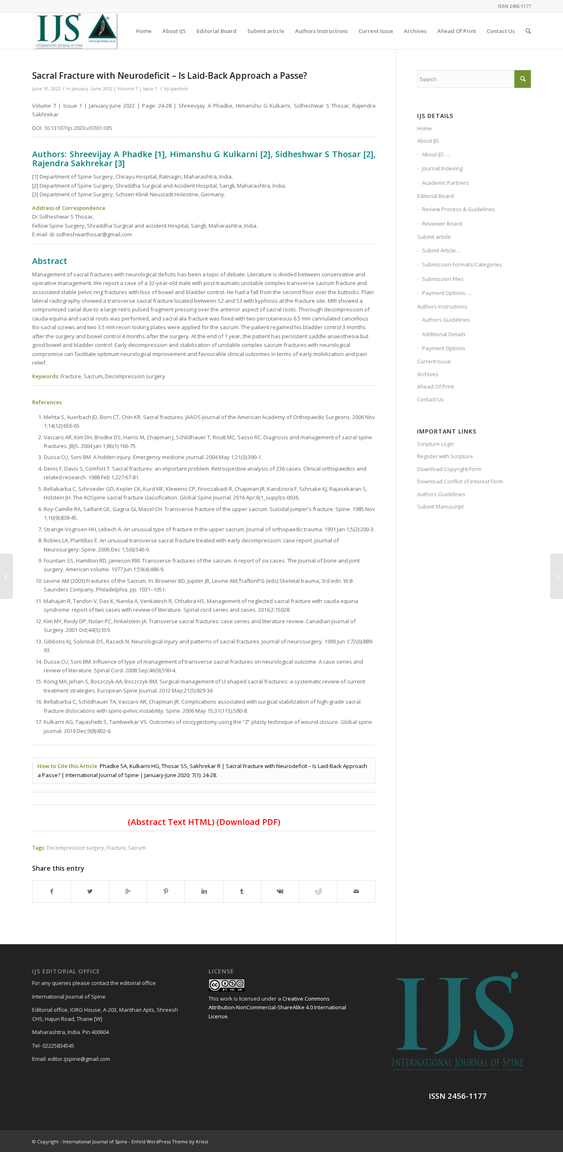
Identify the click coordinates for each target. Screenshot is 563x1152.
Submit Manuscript (440, 506)
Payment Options (443, 348)
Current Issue (434, 361)
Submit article (434, 236)
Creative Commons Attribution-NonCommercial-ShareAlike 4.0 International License (277, 1007)
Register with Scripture (445, 456)
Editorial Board (435, 196)
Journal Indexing (442, 168)
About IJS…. (436, 154)
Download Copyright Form (449, 469)
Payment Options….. (447, 293)
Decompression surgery (75, 847)
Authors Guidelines (446, 319)
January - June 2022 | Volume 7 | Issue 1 (114, 89)
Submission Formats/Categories (462, 264)
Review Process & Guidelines (458, 209)
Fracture (116, 847)
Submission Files (443, 279)
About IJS (428, 140)
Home (424, 128)
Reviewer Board (442, 223)
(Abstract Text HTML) (171, 821)
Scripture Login (435, 444)
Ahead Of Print (435, 386)
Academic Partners (445, 182)
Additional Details (444, 334)
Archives (428, 374)
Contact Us (430, 399)
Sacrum (137, 847)
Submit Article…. (442, 250)
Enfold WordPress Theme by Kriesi (169, 1141)
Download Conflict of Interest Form (460, 481)
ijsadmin (179, 89)
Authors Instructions (442, 306)
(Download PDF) (248, 821)
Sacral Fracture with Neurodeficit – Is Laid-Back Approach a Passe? (169, 75)
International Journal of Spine (95, 1141)
